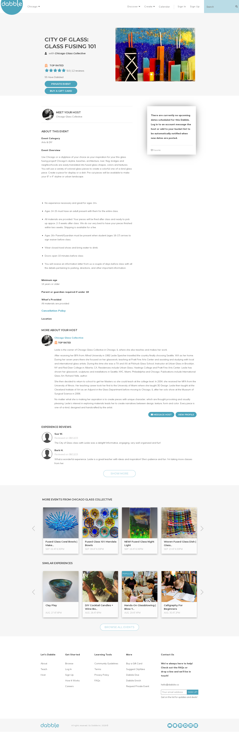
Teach (44, 669)
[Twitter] (185, 725)
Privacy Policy (101, 674)
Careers (69, 686)
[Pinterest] (195, 725)
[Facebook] (180, 725)
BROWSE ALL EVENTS (119, 627)
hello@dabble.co (170, 684)
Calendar (164, 6)
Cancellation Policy (53, 310)
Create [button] (148, 6)
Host (43, 674)
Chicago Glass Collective (70, 53)
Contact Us (167, 654)
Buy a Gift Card (61, 90)
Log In (68, 669)
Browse (69, 663)
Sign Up (195, 6)
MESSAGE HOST (162, 414)
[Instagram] (175, 725)
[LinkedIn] (190, 725)
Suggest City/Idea (135, 669)
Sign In (182, 6)
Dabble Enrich (133, 680)
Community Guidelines (106, 663)
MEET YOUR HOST (68, 112)
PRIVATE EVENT (61, 83)
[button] (33, 6)
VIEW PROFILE (186, 414)
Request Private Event (137, 686)
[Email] (169, 725)
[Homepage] (50, 725)
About (44, 663)
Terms (97, 669)
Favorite (156, 150)
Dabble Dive (132, 674)
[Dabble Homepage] (13, 7)
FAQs (97, 680)
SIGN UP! (192, 692)
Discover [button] (133, 6)
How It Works (72, 680)
